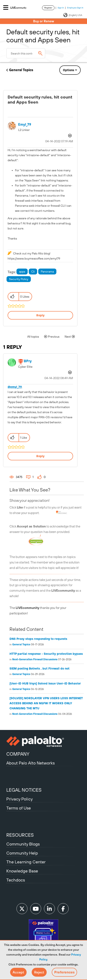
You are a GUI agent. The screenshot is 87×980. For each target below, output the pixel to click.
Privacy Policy (19, 798)
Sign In (61, 8)
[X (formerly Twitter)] (21, 908)
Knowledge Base (22, 870)
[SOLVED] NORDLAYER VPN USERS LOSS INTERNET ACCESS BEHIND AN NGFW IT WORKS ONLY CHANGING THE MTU (46, 703)
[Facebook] (63, 908)
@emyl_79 (15, 387)
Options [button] (68, 70)
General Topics (21, 70)
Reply (40, 315)
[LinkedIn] (49, 908)
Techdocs (15, 879)
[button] (18, 972)
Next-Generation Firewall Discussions (34, 659)
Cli (33, 271)
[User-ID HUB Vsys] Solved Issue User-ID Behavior (45, 683)
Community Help (22, 853)
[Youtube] (35, 908)
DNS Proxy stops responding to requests (38, 638)
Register (48, 8)
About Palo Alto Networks (30, 762)
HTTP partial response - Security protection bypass (46, 653)
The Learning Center (26, 861)
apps (22, 271)
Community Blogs (23, 844)
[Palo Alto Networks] (43, 741)
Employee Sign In (75, 8)
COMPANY (17, 754)
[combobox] (25, 53)
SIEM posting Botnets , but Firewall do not (39, 668)
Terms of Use (18, 808)
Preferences (64, 972)
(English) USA (75, 15)
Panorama (47, 271)
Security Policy (18, 279)
